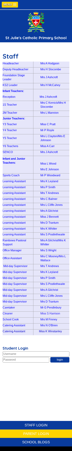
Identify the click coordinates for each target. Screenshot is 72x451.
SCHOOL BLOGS (36, 442)
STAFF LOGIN (36, 425)
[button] (10, 5)
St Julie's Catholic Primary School (36, 37)
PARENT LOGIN (36, 434)
